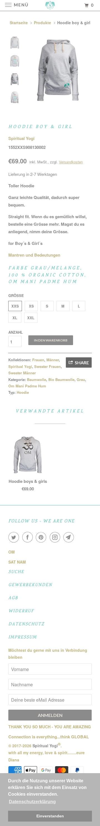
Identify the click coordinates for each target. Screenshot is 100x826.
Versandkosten (71, 161)
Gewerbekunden (30, 585)
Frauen (38, 359)
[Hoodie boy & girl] (58, 69)
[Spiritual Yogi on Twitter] (14, 537)
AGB (13, 598)
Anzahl (15, 332)
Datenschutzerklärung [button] (32, 801)
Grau (81, 379)
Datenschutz (26, 624)
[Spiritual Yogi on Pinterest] (42, 537)
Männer (52, 359)
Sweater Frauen (47, 366)
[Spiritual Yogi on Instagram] (56, 537)
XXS (15, 306)
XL (14, 317)
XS (31, 306)
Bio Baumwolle (61, 379)
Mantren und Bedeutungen (34, 255)
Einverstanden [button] (50, 816)
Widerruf (21, 611)
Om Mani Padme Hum (27, 386)
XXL (30, 317)
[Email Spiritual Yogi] (69, 537)
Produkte (42, 22)
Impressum (22, 637)
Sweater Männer (22, 372)
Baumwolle (36, 379)
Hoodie (23, 392)
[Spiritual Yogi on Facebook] (28, 537)
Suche (16, 572)
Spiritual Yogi (21, 138)
